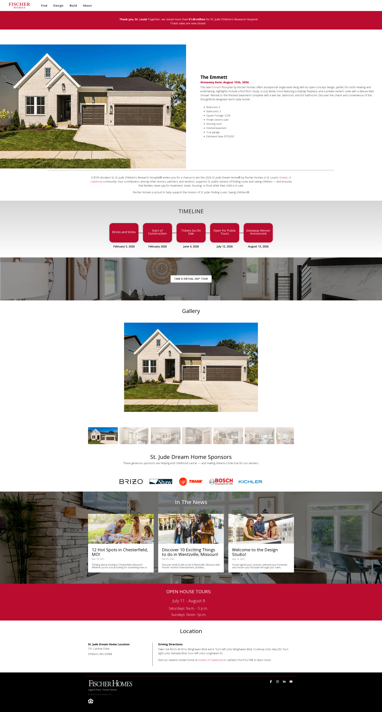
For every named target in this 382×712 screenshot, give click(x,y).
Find (44, 5)
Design (58, 5)
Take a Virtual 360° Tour (191, 278)
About (87, 5)
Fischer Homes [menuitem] (110, 689)
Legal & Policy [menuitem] (94, 689)
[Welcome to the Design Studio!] (261, 529)
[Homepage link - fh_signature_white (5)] (110, 685)
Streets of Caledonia (210, 660)
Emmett (216, 87)
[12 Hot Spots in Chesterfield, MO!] (121, 529)
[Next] (289, 372)
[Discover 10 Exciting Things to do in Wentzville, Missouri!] (191, 529)
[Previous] (93, 372)
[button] (271, 681)
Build (73, 5)
